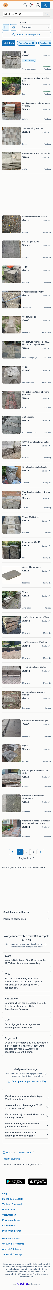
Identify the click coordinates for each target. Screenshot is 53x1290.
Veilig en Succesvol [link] (12, 1204)
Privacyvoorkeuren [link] (11, 1230)
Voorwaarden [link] (9, 1215)
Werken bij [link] (7, 1243)
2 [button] (26, 852)
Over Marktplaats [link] (11, 1238)
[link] (6, 5)
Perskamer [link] (18, 1243)
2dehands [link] (16, 1249)
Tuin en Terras (25, 43)
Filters (10, 43)
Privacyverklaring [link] (11, 1220)
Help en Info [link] (8, 1209)
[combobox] (23, 14)
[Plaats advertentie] (45, 5)
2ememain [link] (7, 1254)
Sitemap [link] (17, 1254)
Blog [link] (4, 1193)
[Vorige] (12, 852)
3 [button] (33, 852)
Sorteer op (24, 22)
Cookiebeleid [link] (8, 1225)
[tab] (5, 27)
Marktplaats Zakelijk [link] (12, 1199)
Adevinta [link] (6, 1249)
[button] (31, 5)
